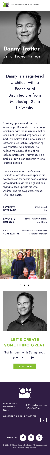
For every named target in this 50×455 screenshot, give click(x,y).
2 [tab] (25, 286)
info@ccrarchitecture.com (36, 405)
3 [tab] (29, 286)
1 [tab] (21, 286)
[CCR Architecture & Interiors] (21, 4)
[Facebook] (23, 437)
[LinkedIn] (39, 437)
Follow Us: (12, 437)
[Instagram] (31, 437)
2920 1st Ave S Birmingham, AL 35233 (10, 406)
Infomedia (33, 447)
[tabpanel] (25, 264)
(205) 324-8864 (32, 408)
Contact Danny (24, 366)
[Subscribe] (43, 420)
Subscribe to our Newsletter (19, 416)
